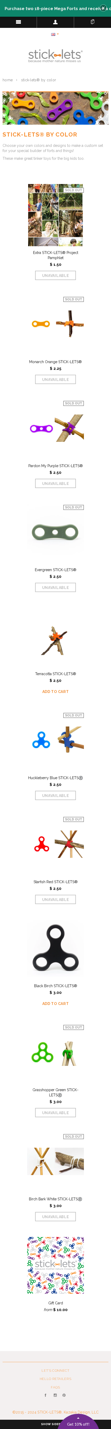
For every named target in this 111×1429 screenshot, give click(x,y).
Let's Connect (55, 1370)
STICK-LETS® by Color (38, 80)
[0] (92, 20)
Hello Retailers (56, 1379)
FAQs (55, 1387)
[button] (103, 8)
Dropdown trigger (55, 22)
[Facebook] (47, 1398)
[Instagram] (56, 1398)
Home (8, 80)
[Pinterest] (64, 1398)
